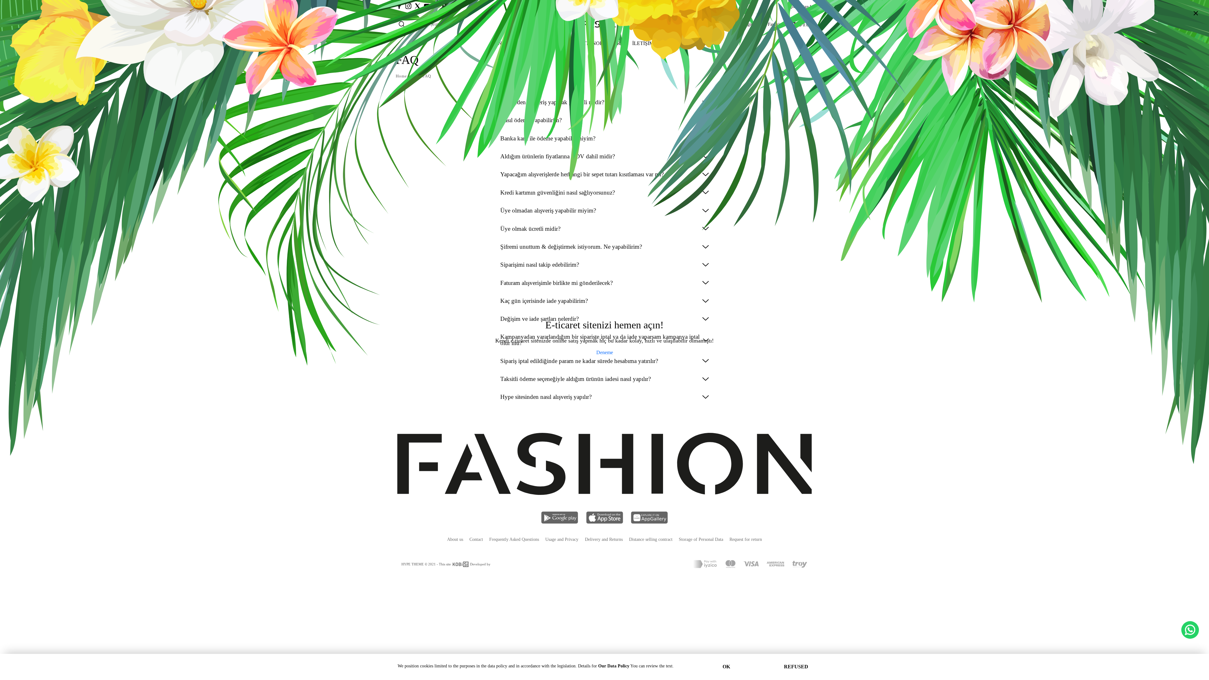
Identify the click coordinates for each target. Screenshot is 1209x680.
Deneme (604, 352)
